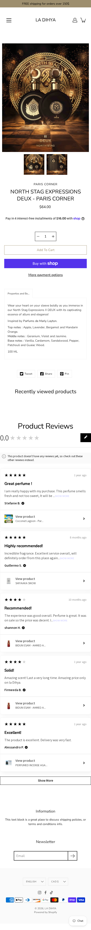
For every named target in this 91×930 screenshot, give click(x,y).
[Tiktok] (51, 892)
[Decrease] (38, 236)
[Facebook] (45, 892)
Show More (62, 496)
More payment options (45, 275)
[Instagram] (39, 892)
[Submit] (72, 856)
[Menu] (9, 20)
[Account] (75, 20)
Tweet (28, 373)
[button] (18, 293)
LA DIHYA (46, 20)
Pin (67, 373)
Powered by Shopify (45, 912)
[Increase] (53, 236)
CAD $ (55, 881)
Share (48, 373)
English (31, 881)
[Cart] (83, 20)
